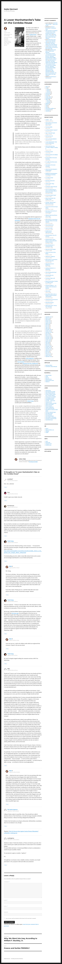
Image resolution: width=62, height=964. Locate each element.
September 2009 (48, 332)
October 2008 (48, 339)
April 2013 (47, 319)
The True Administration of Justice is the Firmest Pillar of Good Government (51, 191)
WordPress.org (48, 445)
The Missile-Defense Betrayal (51, 186)
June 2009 (47, 333)
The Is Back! (49, 151)
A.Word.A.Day (48, 390)
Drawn (46, 376)
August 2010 (47, 323)
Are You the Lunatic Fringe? (50, 195)
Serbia (46, 107)
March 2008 (47, 345)
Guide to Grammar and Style (50, 403)
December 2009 (48, 329)
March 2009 (47, 334)
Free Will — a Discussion (50, 400)
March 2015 (47, 318)
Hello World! (47, 291)
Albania (46, 86)
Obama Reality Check (49, 225)
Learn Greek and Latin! (49, 408)
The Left (48, 100)
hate (7, 38)
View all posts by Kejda (33, 461)
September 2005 (48, 356)
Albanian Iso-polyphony (50, 256)
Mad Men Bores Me (49, 136)
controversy (6, 37)
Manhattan (6, 39)
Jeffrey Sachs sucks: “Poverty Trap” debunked (50, 51)
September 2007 (48, 348)
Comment (7, 881)
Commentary (47, 93)
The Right (8, 35)
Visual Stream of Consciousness (51, 299)
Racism (8, 34)
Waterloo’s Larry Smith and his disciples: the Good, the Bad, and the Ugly (51, 47)
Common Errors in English (50, 396)
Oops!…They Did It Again (50, 133)
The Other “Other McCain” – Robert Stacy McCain (51, 24)
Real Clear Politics (48, 365)
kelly (46, 42)
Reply (5, 487)
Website (6, 912)
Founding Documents (49, 399)
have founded (21, 361)
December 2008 (48, 337)
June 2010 (47, 325)
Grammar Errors (48, 402)
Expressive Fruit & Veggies (50, 249)
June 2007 (47, 352)
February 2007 (48, 354)
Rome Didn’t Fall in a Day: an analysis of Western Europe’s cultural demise (51, 295)
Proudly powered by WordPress (17, 958)
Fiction (47, 90)
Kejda (5, 30)
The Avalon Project (49, 413)
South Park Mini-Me (49, 275)
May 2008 (47, 342)
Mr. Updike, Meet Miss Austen (51, 162)
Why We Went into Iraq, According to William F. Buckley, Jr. (51, 147)
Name (6, 900)
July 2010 (47, 324)
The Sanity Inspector (12, 809)
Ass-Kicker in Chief (49, 177)
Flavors (46, 428)
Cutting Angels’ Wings (49, 183)
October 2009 (48, 330)
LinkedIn (47, 431)
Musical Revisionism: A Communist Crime (50, 28)
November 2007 (48, 346)
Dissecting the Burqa (49, 302)
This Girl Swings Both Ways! (50, 272)
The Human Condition (49, 108)
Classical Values (48, 375)
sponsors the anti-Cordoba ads (30, 363)
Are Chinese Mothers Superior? (51, 130)
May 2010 (47, 327)
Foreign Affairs (48, 97)
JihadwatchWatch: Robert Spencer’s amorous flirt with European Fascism (51, 241)
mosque (5, 41)
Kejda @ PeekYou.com (49, 429)
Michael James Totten (49, 380)
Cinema (47, 89)
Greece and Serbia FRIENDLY (51, 139)
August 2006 (47, 355)
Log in (46, 441)
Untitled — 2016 (48, 119)
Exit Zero (47, 377)
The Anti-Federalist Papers (50, 412)
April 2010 (47, 328)
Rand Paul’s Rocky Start (50, 180)
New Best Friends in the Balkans (51, 154)
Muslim (9, 41)
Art (46, 88)
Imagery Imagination (49, 407)
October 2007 (48, 347)
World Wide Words (49, 419)
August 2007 (47, 350)
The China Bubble (48, 127)
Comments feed (48, 443)
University (47, 111)
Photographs (47, 98)
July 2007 (47, 351)
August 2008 (47, 341)
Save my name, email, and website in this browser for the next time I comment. (21, 918)
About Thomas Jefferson (50, 393)
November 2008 (48, 338)
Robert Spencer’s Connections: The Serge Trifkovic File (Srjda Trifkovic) (51, 43)
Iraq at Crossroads (48, 228)
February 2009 (48, 336)
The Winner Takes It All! (50, 278)
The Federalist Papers (49, 416)
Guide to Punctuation (49, 404)
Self (46, 105)
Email (6, 906)
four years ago (15, 613)
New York (6, 42)
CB (45, 46)
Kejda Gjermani (11, 9)
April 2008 (47, 343)
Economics (47, 94)
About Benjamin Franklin (50, 391)
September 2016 (48, 316)
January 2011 (47, 320)
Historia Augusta (48, 405)
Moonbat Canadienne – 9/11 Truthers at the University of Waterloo (50, 287)
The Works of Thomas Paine (50, 418)
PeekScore (47, 381)
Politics (5, 34)
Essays (46, 95)
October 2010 (47, 322)
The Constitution (48, 414)
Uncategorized (48, 109)
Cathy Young (30, 401)
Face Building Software (49, 398)
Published (47, 103)
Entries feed (47, 442)
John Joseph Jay (30, 358)
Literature (48, 91)
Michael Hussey (48, 379)
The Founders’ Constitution (50, 417)
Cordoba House (32, 34)
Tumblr (46, 432)
